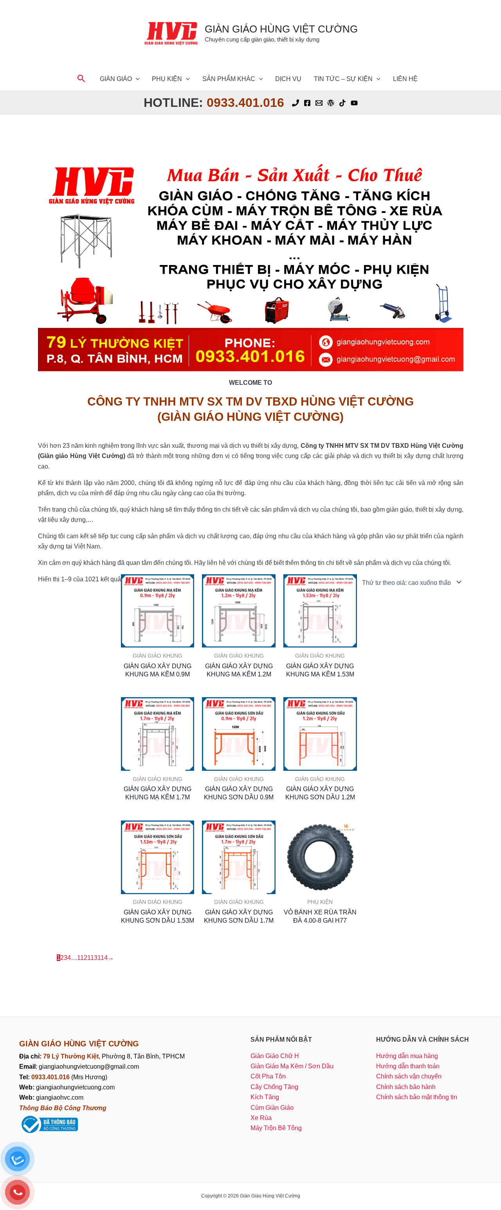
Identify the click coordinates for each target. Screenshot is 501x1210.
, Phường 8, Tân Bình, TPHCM (114, 1056)
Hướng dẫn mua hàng (407, 1056)
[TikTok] (342, 102)
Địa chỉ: (31, 1056)
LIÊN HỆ (405, 79)
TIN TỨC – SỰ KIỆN (343, 79)
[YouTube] (354, 102)
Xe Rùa (261, 1117)
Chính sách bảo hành (406, 1087)
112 (82, 957)
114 (102, 957)
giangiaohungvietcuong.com (67, 1087)
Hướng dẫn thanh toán (408, 1066)
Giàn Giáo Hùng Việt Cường (281, 29)
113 (92, 957)
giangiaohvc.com (51, 1097)
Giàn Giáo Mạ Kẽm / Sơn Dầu (291, 1066)
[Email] (319, 102)
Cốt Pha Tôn (268, 1076)
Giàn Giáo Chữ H (274, 1056)
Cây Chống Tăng (274, 1087)
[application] (136, 78)
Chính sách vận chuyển (409, 1076)
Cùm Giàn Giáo (272, 1107)
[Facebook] (307, 102)
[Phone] (295, 102)
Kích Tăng (264, 1097)
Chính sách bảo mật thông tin (416, 1097)
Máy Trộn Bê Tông (276, 1128)
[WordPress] (330, 102)
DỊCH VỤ (288, 79)
